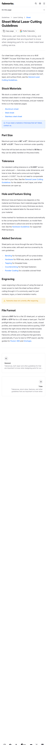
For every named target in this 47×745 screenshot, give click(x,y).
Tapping (8, 263)
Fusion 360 (15, 341)
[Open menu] (44, 3)
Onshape (27, 341)
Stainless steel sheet (13, 116)
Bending (8, 256)
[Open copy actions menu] (16, 31)
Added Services (11, 238)
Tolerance (8, 161)
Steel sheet (9, 113)
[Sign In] (40, 3)
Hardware (9, 259)
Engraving (8, 279)
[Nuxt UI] (8, 3)
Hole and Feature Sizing (16, 194)
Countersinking (11, 267)
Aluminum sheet (11, 109)
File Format (9, 310)
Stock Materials (11, 88)
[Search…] (36, 3)
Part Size (7, 135)
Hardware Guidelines (21, 227)
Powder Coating (11, 270)
